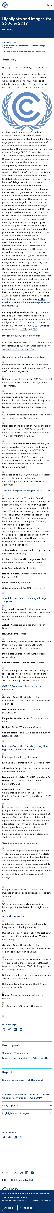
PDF (35, 329)
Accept (8, 1207)
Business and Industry (14, 1058)
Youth (44, 1058)
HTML (23, 329)
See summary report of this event (22, 1080)
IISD (4, 1180)
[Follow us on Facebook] (21, 1172)
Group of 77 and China (15, 1052)
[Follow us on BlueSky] (32, 1172)
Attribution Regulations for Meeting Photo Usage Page (26, 347)
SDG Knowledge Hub (22, 1180)
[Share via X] (4, 1137)
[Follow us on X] (15, 1172)
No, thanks (26, 1207)
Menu (49, 4)
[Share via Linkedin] (15, 1137)
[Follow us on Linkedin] (26, 1172)
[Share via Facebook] (9, 1137)
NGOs (34, 1058)
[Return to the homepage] (5, 5)
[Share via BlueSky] (21, 1137)
